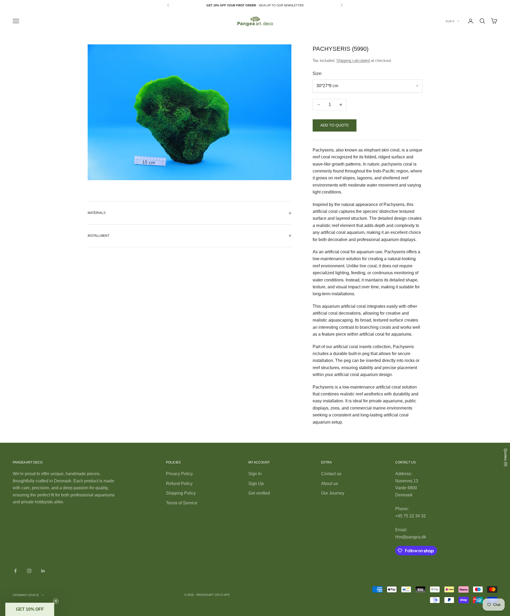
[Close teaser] (55, 601)
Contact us (331, 473)
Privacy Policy (179, 473)
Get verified (259, 493)
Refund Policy (179, 483)
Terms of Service (181, 503)
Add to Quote (334, 125)
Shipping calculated (353, 60)
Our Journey (332, 493)
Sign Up (256, 483)
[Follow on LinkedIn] (43, 570)
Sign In (255, 473)
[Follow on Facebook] (15, 570)
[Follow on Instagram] (29, 570)
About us (329, 483)
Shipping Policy (181, 493)
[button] (29, 609)
